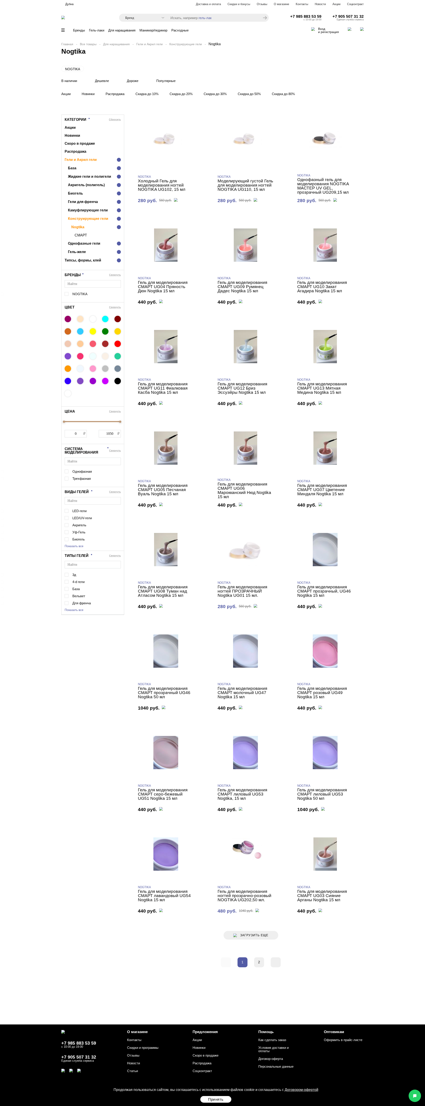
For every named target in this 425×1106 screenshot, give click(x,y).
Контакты (302, 4)
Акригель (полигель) (86, 185)
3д (74, 575)
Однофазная (82, 471)
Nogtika (77, 227)
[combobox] (142, 17)
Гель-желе (77, 252)
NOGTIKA (72, 69)
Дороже (132, 81)
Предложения (205, 1032)
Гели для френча (83, 202)
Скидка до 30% (215, 94)
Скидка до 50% (249, 94)
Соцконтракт (355, 4)
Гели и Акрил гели (149, 44)
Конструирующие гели (185, 44)
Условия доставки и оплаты (273, 1049)
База (72, 168)
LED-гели (79, 511)
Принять (216, 1099)
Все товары (88, 44)
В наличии (69, 81)
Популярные (166, 81)
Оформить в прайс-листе (343, 1040)
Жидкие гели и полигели (89, 176)
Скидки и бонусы (239, 4)
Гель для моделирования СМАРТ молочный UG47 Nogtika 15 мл (242, 692)
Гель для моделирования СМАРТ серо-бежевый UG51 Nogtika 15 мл (162, 794)
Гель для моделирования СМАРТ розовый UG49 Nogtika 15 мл (322, 692)
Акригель (79, 525)
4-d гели (78, 582)
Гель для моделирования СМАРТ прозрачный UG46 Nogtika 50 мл (164, 692)
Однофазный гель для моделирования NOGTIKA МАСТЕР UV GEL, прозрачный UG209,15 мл (323, 186)
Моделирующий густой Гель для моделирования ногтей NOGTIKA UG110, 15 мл (245, 185)
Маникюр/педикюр (153, 30)
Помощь (266, 1032)
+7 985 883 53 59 (305, 16)
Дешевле (102, 81)
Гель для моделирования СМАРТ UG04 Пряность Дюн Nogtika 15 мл (162, 286)
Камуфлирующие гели (88, 210)
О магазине (281, 4)
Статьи (132, 1071)
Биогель (75, 193)
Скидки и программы (142, 1047)
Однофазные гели (84, 243)
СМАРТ (81, 235)
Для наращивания (121, 30)
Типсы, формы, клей (83, 260)
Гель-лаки (96, 30)
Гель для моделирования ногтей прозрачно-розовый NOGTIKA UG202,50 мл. (244, 895)
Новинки (88, 94)
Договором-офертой (301, 1090)
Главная (67, 44)
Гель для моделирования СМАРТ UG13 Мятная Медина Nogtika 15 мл (322, 388)
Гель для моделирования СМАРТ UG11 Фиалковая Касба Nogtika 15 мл (162, 388)
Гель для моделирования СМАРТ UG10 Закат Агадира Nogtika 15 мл (322, 286)
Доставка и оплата (208, 4)
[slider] (64, 422)
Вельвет (78, 596)
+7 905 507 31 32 (348, 16)
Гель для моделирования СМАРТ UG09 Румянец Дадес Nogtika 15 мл (242, 286)
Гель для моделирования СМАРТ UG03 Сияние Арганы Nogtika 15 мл (322, 895)
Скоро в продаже (80, 143)
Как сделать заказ (272, 1040)
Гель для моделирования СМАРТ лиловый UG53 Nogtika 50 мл (322, 794)
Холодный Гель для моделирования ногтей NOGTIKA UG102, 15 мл (161, 185)
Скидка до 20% (181, 94)
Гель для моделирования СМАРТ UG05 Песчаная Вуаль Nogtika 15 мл (162, 489)
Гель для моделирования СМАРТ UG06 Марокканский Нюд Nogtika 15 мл (244, 490)
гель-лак (205, 18)
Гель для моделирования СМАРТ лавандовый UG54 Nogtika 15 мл (164, 895)
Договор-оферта (270, 1058)
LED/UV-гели (82, 518)
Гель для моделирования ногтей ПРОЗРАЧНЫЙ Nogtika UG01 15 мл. (242, 591)
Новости (320, 4)
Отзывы (262, 4)
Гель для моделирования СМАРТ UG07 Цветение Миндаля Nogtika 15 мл (322, 489)
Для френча (81, 603)
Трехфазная (81, 478)
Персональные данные (276, 1066)
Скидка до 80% (283, 94)
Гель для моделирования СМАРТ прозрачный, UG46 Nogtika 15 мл (324, 591)
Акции (336, 4)
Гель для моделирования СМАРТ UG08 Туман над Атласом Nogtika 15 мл (162, 591)
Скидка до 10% (146, 94)
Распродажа (115, 94)
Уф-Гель (78, 532)
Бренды (79, 30)
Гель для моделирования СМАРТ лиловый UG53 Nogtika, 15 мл (242, 794)
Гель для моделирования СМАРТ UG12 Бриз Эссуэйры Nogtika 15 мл (242, 388)
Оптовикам (334, 1032)
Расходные (180, 30)
